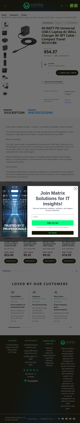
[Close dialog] (75, 188)
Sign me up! (52, 223)
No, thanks (53, 233)
